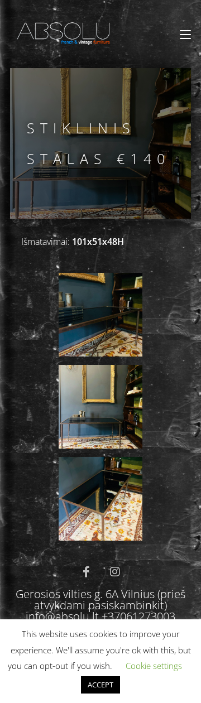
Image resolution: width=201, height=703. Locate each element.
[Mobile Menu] (185, 34)
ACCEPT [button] (100, 685)
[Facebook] (86, 572)
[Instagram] (115, 572)
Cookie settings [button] (154, 665)
